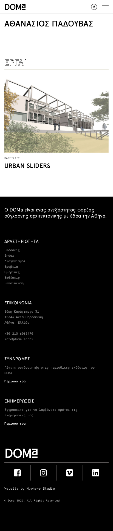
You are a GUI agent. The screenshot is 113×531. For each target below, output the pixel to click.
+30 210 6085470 (18, 334)
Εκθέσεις (12, 278)
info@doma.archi (18, 339)
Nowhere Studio (41, 488)
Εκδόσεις (12, 250)
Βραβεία (11, 267)
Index (9, 256)
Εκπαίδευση (14, 283)
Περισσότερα (15, 381)
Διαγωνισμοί (15, 261)
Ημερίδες (12, 272)
